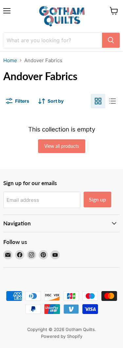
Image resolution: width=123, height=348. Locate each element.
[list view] (112, 101)
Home (10, 60)
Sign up (97, 199)
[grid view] (98, 101)
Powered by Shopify (61, 336)
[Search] (111, 40)
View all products (61, 146)
